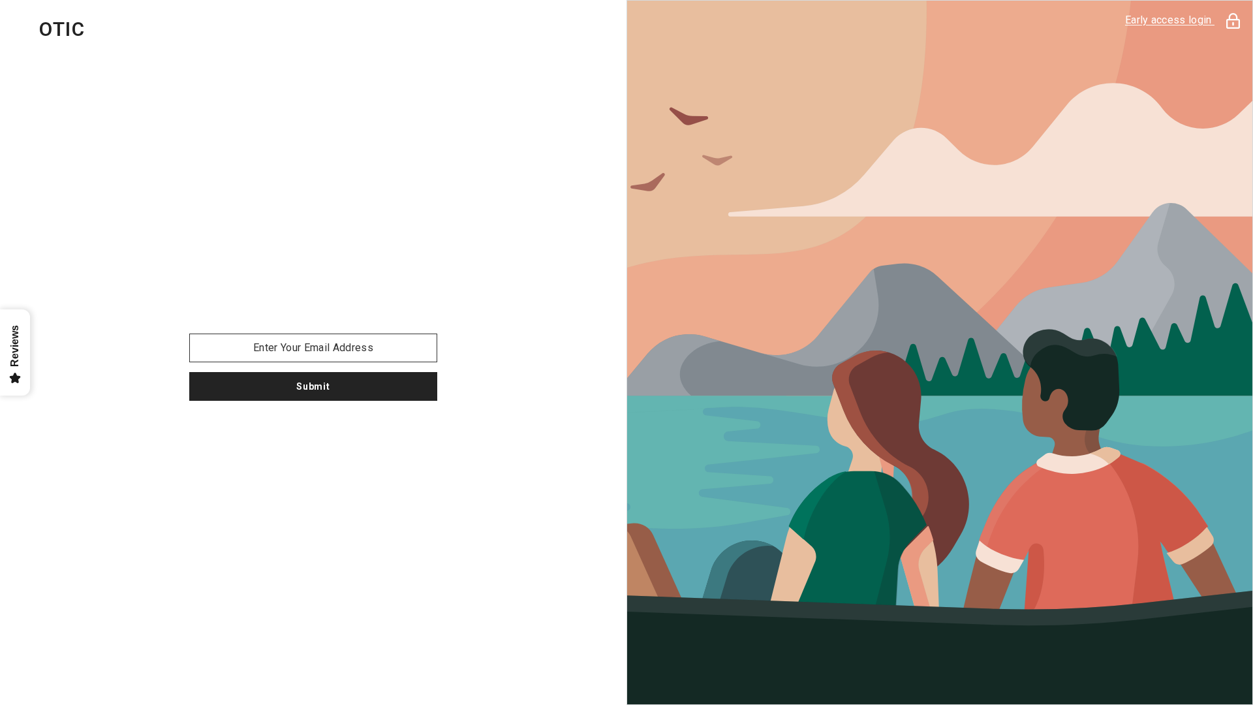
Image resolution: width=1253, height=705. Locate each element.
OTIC (62, 29)
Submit (313, 386)
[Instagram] (313, 434)
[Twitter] (349, 434)
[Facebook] (276, 434)
